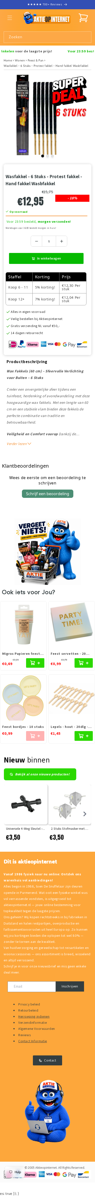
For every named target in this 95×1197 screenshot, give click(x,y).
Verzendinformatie (32, 1022)
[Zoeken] (85, 37)
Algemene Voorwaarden (36, 1028)
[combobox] (47, 37)
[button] (9, 17)
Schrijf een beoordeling (47, 493)
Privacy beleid (29, 1004)
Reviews (24, 1035)
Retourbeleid (28, 1010)
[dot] (42, 155)
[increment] (61, 241)
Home (8, 60)
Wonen (20, 60)
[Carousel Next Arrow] (84, 813)
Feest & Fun (36, 60)
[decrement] (36, 241)
